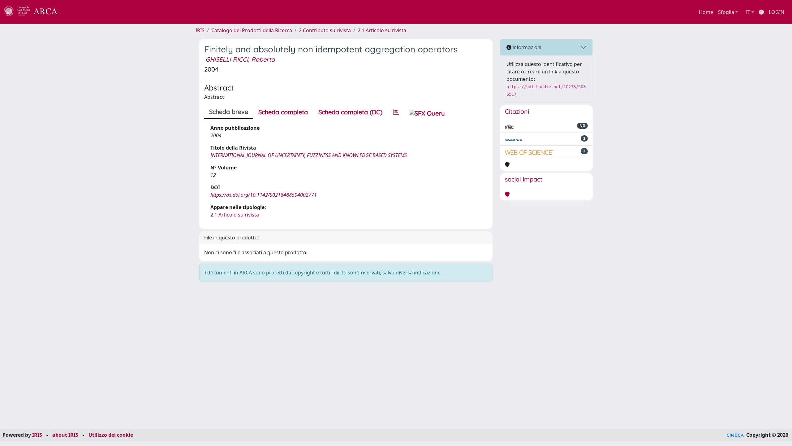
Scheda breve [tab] (228, 112)
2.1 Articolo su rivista (382, 30)
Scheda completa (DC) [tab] (350, 112)
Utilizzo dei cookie (110, 434)
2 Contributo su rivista (325, 30)
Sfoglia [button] (726, 12)
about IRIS (65, 434)
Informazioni (526, 47)
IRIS (200, 30)
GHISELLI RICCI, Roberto (240, 59)
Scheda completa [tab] (283, 112)
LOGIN (776, 12)
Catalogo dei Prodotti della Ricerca (251, 30)
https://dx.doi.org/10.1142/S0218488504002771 (263, 194)
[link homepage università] (74, 12)
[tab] (396, 112)
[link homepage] (34, 12)
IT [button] (748, 12)
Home (706, 12)
